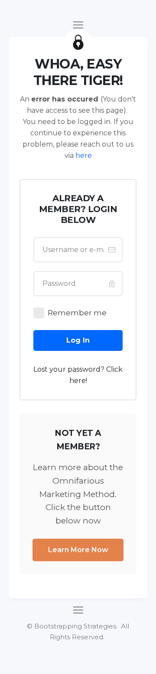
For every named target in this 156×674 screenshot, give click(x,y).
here (83, 155)
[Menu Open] (78, 25)
